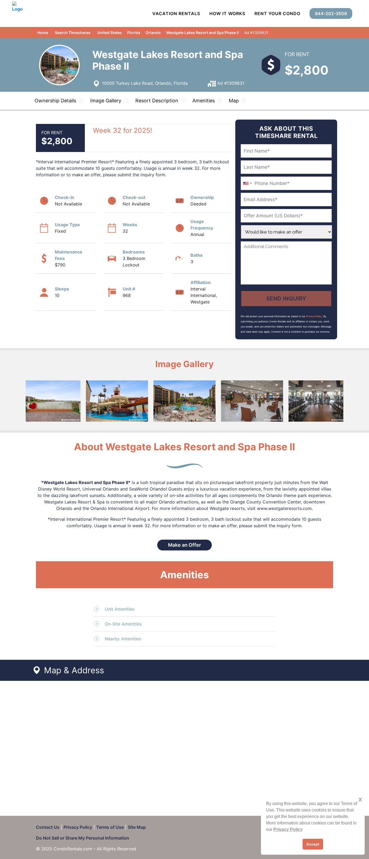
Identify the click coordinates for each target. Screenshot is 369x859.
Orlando (153, 32)
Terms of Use (110, 827)
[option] (49, 401)
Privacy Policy (314, 316)
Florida (133, 32)
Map (234, 100)
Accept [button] (312, 844)
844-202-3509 (331, 13)
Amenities (203, 100)
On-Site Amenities (123, 624)
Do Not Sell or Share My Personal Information (82, 838)
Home (42, 32)
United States (109, 32)
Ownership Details (55, 100)
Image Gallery (105, 100)
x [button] (360, 799)
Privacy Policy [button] (288, 829)
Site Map (137, 827)
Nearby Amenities (123, 638)
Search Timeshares (72, 32)
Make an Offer (184, 545)
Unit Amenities (120, 609)
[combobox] (247, 183)
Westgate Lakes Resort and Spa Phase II (202, 32)
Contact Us (47, 827)
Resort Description (156, 100)
